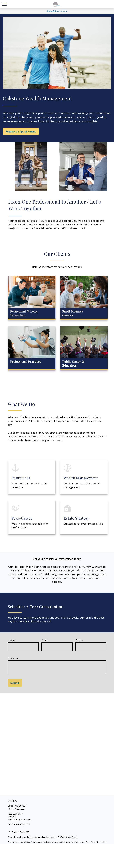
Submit (14, 682)
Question (13, 658)
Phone (79, 640)
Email (44, 640)
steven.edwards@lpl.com (19, 824)
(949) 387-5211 (21, 806)
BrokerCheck (71, 837)
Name (11, 640)
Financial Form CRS (20, 832)
